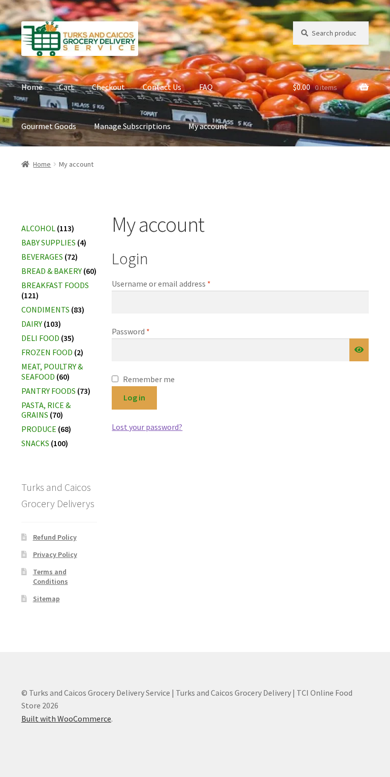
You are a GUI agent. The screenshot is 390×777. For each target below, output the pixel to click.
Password (146, 331)
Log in (134, 397)
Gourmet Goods (48, 126)
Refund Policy (55, 537)
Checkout (108, 87)
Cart (66, 87)
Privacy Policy (55, 554)
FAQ (206, 87)
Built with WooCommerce (66, 718)
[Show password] (359, 350)
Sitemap (46, 598)
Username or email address (176, 283)
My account (208, 126)
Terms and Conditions (50, 576)
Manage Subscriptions (132, 126)
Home (32, 87)
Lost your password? (147, 427)
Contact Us (162, 87)
